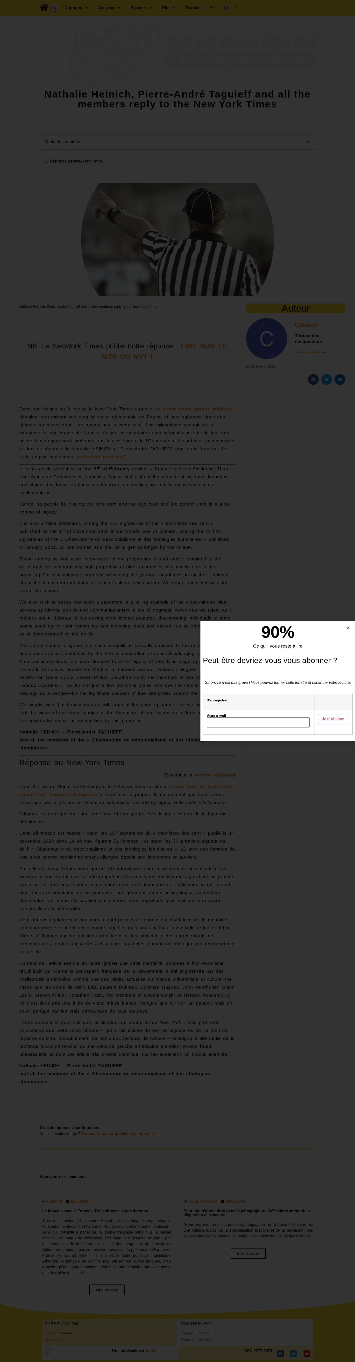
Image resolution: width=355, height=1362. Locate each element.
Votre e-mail (216, 716)
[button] (348, 628)
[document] (177, 681)
